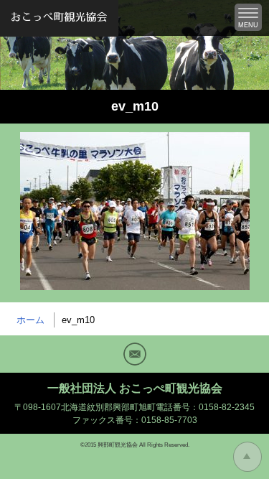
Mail (134, 354)
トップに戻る (247, 457)
